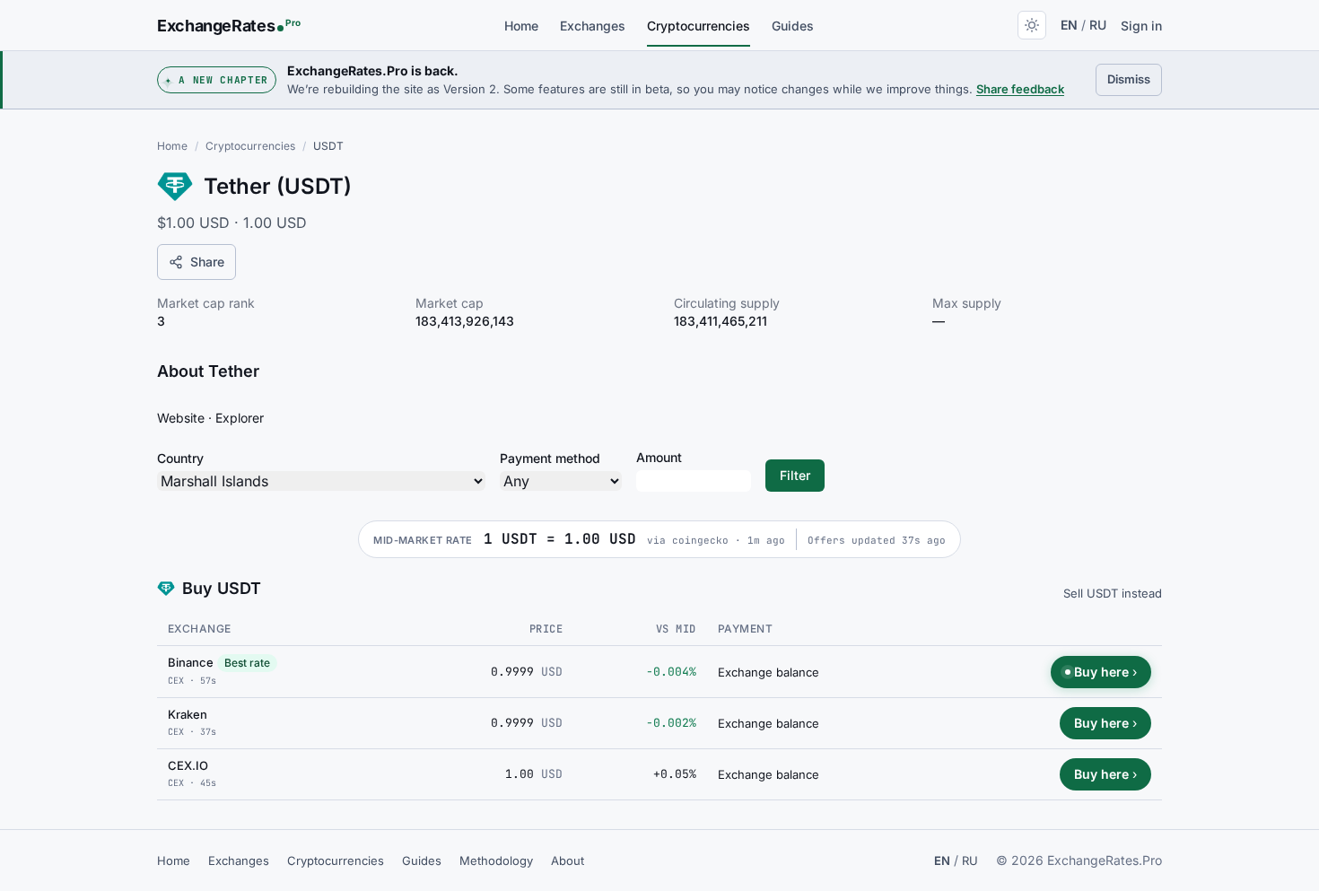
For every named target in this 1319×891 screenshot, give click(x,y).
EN (1069, 24)
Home (521, 25)
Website (181, 417)
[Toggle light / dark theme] (1032, 25)
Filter (795, 475)
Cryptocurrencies (698, 25)
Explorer (239, 417)
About (567, 860)
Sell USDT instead (1112, 593)
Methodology (496, 860)
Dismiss (1134, 78)
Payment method (550, 458)
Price (546, 629)
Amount (659, 457)
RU (1097, 24)
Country (180, 458)
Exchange (199, 628)
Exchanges (592, 25)
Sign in (1141, 25)
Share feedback (1020, 89)
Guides (793, 25)
